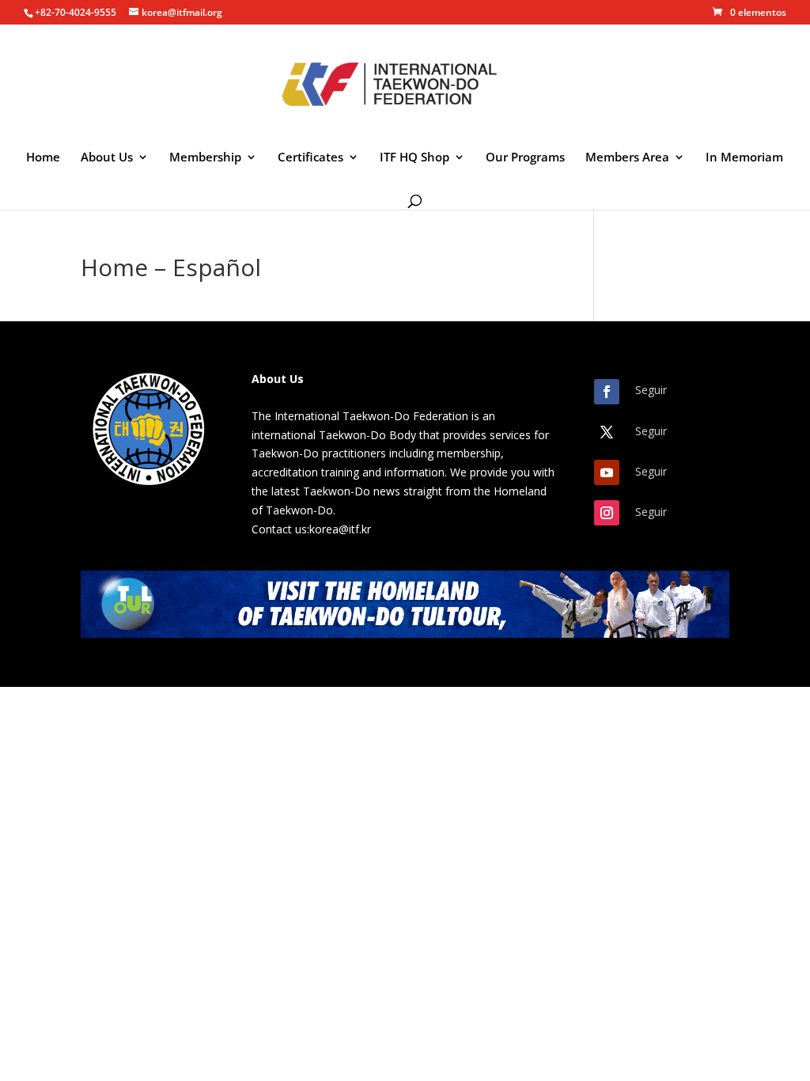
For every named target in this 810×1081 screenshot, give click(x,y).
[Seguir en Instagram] (606, 512)
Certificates (310, 158)
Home (43, 158)
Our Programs (525, 158)
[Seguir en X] (606, 432)
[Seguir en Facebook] (606, 391)
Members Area (627, 158)
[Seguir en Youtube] (606, 472)
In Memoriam (744, 158)
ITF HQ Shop (414, 158)
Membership (205, 158)
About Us (107, 158)
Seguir (651, 389)
